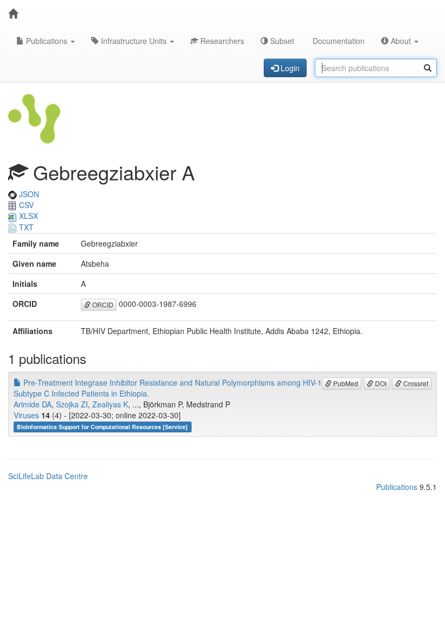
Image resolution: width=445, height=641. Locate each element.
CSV (25, 204)
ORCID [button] (102, 304)
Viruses (26, 415)
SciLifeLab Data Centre (48, 475)
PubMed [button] (345, 383)
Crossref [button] (415, 383)
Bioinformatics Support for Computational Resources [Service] (102, 427)
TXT (25, 227)
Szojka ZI (72, 404)
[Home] (13, 13)
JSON (28, 193)
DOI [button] (379, 383)
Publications (46, 40)
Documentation (337, 40)
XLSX (27, 215)
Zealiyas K (110, 404)
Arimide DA (33, 404)
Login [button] (289, 67)
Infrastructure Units (134, 40)
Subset (281, 40)
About (401, 40)
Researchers (221, 40)
